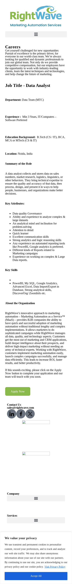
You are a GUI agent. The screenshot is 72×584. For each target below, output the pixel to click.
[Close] (68, 535)
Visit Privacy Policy (54, 566)
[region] (36, 558)
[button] (36, 34)
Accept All (36, 576)
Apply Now (18, 391)
